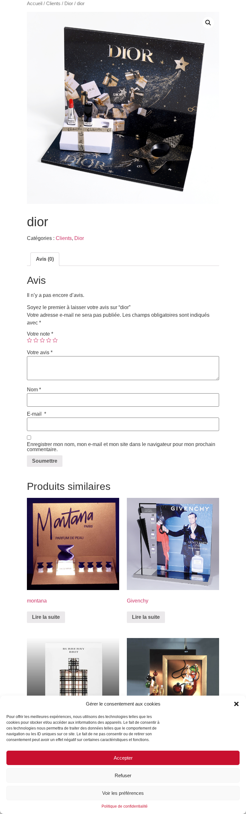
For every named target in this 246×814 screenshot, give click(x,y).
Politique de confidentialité (125, 806)
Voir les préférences (123, 793)
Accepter (123, 758)
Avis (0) (45, 259)
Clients (53, 3)
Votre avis (40, 352)
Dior (68, 3)
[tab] (44, 259)
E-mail (36, 414)
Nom (34, 389)
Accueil (34, 3)
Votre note (40, 334)
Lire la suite (46, 617)
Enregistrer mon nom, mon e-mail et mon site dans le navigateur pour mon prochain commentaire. (121, 447)
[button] (236, 704)
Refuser (123, 775)
